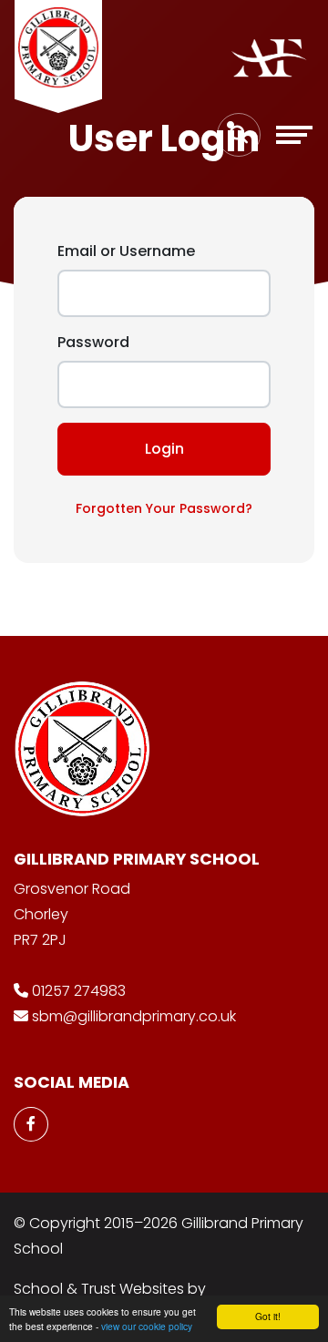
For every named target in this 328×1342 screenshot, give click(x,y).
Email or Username (126, 251)
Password (93, 342)
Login (164, 448)
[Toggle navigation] (294, 135)
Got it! (268, 1316)
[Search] (239, 135)
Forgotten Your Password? (164, 508)
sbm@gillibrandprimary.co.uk (134, 1016)
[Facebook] (31, 1124)
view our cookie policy (146, 1326)
